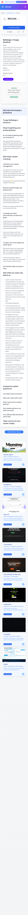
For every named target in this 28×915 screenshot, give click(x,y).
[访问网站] (23, 464)
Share (10, 32)
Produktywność (10, 13)
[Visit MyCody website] (14, 94)
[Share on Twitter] (19, 31)
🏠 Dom (3, 13)
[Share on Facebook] (23, 31)
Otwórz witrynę (14, 27)
